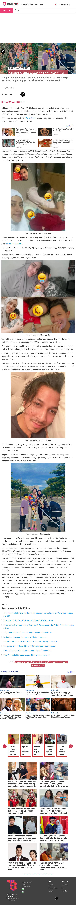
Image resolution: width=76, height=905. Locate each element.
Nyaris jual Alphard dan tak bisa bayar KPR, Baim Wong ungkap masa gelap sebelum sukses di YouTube (22, 784)
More (42, 4)
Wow (31, 4)
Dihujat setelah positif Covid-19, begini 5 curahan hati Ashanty (27, 632)
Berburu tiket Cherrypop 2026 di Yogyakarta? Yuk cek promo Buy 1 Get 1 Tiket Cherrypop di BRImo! (38, 626)
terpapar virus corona (14, 243)
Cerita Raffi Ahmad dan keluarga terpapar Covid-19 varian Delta (27, 650)
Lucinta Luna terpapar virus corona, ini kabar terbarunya (24, 637)
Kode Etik (65, 885)
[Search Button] (56, 4)
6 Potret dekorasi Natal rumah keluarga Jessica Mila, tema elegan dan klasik (21, 811)
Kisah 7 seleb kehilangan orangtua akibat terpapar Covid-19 (26, 655)
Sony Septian (32, 662)
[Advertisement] (38, 28)
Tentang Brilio (53, 888)
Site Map (64, 891)
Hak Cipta (65, 882)
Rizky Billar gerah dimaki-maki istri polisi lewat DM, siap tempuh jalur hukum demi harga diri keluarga (53, 784)
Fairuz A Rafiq (31, 118)
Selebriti (63, 662)
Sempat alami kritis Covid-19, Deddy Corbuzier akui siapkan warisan (29, 646)
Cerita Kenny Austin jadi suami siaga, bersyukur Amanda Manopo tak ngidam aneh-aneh (53, 811)
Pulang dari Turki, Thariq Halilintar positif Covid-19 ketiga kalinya (28, 620)
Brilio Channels (64, 4)
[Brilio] (10, 4)
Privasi (51, 891)
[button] (15, 10)
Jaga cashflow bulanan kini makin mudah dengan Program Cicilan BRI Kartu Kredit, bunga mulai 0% (38, 614)
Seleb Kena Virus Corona (49, 662)
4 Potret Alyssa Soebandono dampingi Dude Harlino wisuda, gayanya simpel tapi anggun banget (53, 838)
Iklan (50, 882)
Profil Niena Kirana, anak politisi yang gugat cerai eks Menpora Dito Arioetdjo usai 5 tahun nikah (22, 866)
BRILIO (12, 68)
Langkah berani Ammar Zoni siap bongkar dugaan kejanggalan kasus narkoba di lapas (52, 866)
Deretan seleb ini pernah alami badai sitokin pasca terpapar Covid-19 (30, 641)
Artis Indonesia (38, 665)
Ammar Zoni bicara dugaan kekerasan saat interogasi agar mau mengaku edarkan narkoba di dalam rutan (22, 838)
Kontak (51, 885)
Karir (63, 888)
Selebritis (24, 4)
